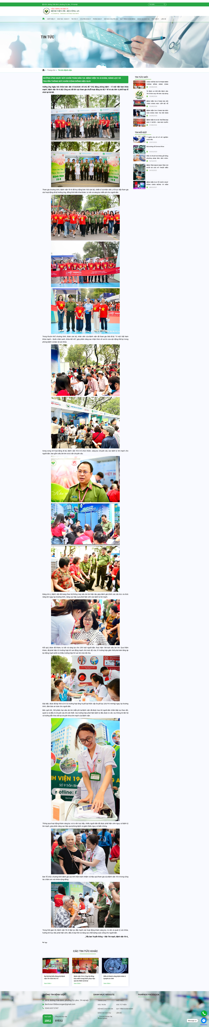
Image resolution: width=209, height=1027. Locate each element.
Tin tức (74, 19)
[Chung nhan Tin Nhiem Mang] (107, 1017)
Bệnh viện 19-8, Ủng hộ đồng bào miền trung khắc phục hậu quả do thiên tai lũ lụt (114, 978)
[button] (104, 65)
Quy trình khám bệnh (127, 19)
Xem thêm (47, 983)
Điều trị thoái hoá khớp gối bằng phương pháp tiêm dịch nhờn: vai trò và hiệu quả (157, 158)
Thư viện (155, 19)
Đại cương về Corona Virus (155, 146)
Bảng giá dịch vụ (143, 19)
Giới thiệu (50, 19)
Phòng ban (97, 19)
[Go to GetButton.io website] (203, 1024)
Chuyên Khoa (85, 19)
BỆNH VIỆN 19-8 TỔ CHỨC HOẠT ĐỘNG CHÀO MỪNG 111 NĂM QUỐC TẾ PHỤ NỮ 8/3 (157, 184)
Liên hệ (163, 19)
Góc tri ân (102, 1004)
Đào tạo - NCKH (62, 19)
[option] (56, 972)
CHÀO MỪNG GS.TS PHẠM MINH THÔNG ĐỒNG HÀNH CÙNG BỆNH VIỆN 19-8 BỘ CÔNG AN (157, 84)
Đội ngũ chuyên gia (111, 19)
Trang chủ (51, 70)
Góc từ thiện (121, 1004)
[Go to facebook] (203, 1020)
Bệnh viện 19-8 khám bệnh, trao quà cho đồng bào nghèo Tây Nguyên (55, 978)
